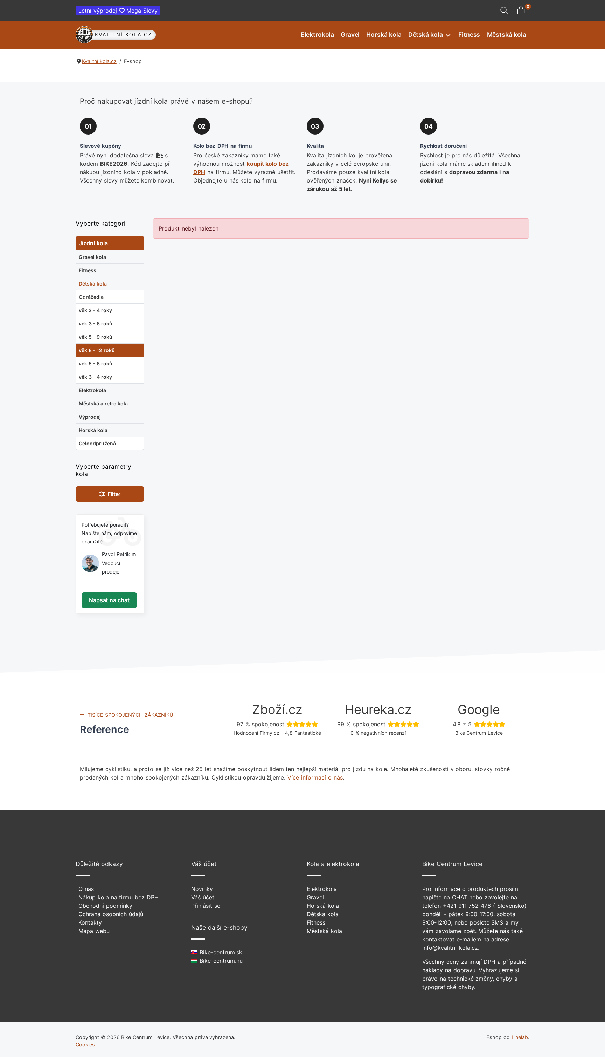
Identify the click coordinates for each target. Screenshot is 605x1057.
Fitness (469, 34)
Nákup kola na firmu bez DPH (118, 897)
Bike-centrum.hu (220, 960)
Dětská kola (425, 34)
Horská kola (383, 34)
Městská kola (506, 34)
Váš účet (202, 897)
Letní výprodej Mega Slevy (118, 10)
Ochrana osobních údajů (110, 914)
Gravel (350, 34)
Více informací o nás (314, 777)
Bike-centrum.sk (219, 952)
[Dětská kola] (447, 35)
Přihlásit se (205, 905)
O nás (86, 888)
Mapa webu (94, 930)
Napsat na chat (109, 600)
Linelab (520, 1037)
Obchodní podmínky (105, 905)
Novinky (202, 888)
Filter (113, 493)
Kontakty (90, 922)
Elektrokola (317, 34)
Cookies (85, 1045)
